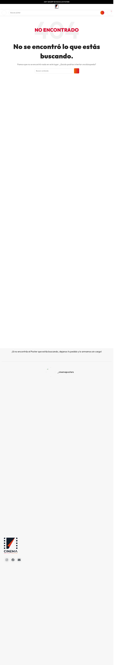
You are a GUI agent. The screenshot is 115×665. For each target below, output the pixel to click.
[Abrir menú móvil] (4, 12)
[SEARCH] (102, 13)
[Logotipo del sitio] (57, 6)
